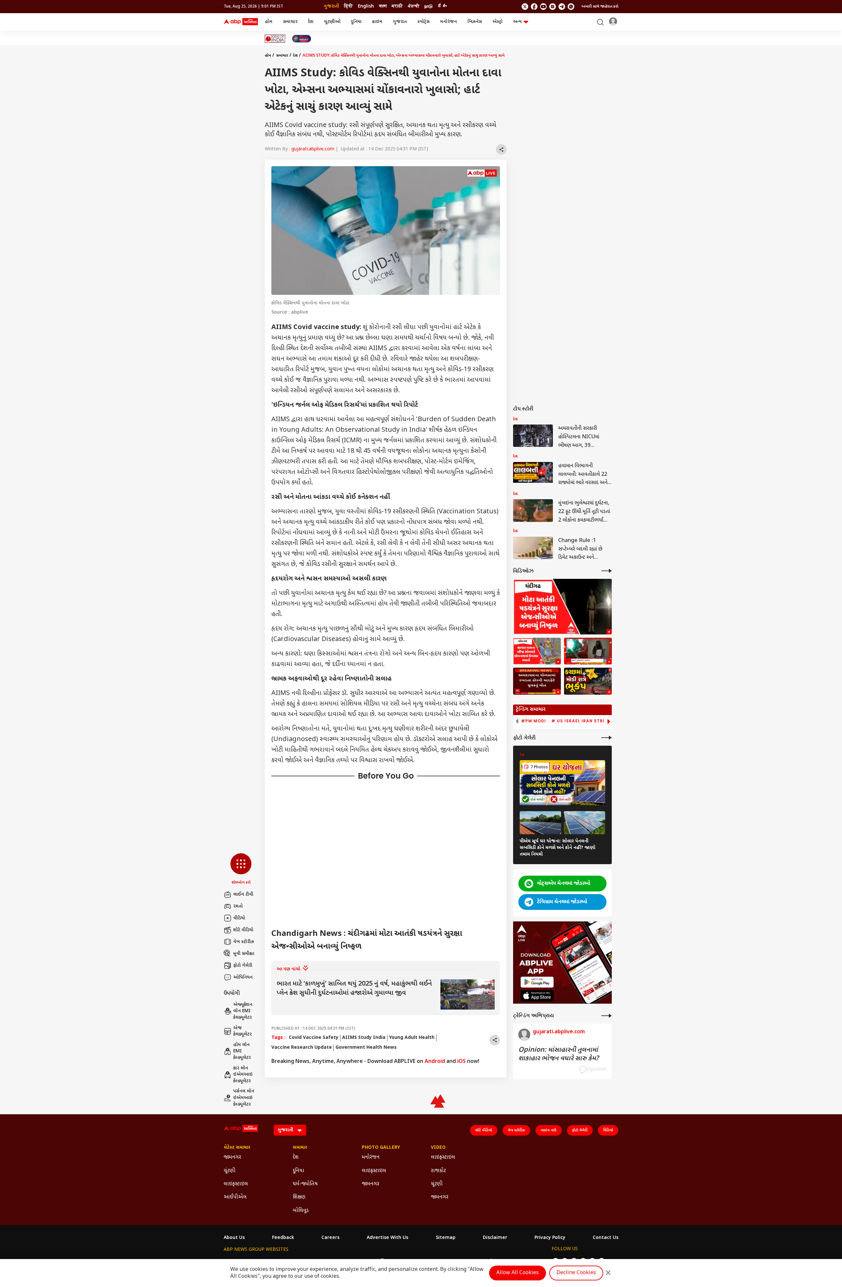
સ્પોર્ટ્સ (423, 22)
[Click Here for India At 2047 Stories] (301, 39)
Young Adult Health (411, 1038)
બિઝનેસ (474, 22)
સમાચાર (290, 22)
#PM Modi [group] (533, 721)
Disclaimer (495, 1238)
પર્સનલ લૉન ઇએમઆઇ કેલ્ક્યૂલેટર (243, 1097)
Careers (330, 1238)
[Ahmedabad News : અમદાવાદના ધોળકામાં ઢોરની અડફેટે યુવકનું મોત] (537, 681)
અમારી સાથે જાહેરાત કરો (600, 6)
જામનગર (232, 1157)
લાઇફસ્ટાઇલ (236, 1184)
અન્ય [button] (517, 22)
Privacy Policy (549, 1238)
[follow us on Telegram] (562, 7)
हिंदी (348, 6)
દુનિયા (356, 22)
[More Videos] (606, 570)
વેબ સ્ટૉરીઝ (243, 942)
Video (438, 1147)
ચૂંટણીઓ (332, 22)
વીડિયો (239, 918)
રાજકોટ (438, 1171)
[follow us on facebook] (534, 7)
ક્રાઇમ (377, 22)
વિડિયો (608, 1130)
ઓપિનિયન (243, 977)
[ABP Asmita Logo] (241, 22)
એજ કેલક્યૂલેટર (242, 1031)
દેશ (310, 22)
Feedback (283, 1238)
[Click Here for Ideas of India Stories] (275, 39)
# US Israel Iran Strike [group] (580, 721)
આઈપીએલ (235, 1197)
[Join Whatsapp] (571, 7)
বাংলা (383, 6)
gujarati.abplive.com (312, 149)
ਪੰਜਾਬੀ (413, 6)
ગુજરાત (400, 22)
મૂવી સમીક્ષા (243, 954)
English (366, 6)
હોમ (268, 22)
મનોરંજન (448, 22)
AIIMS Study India (363, 1038)
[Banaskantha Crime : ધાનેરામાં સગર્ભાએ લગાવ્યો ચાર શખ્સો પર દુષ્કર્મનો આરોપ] (588, 651)
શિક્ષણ (299, 1197)
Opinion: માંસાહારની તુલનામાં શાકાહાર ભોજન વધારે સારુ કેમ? (558, 1054)
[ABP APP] (537, 982)
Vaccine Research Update (301, 1047)
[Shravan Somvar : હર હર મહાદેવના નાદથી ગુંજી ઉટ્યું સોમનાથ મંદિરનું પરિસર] (537, 651)
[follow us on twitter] (525, 7)
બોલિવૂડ (301, 1210)
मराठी (397, 6)
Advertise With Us (387, 1238)
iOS (461, 1061)
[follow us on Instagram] (553, 7)
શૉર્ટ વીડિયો (243, 930)
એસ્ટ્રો (497, 22)
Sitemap (446, 1238)
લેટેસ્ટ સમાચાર (237, 1147)
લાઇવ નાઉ (549, 1130)
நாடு (428, 6)
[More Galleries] (606, 737)
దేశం (442, 6)
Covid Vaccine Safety (313, 1038)
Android (435, 1061)
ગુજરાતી (331, 6)
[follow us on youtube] (543, 7)
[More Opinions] (606, 1015)
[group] (386, 994)
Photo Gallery (381, 1147)
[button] (241, 869)
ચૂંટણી (229, 1171)
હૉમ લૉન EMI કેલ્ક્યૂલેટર (242, 1051)
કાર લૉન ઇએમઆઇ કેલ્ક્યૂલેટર (243, 1074)
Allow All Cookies (517, 1273)
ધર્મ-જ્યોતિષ (305, 1184)
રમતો (238, 906)
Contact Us (605, 1238)
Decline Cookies (576, 1273)
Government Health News (366, 1047)
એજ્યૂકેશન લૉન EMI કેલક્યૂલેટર (242, 1011)
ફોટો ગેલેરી (242, 966)
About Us (234, 1238)
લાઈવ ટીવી (243, 894)
